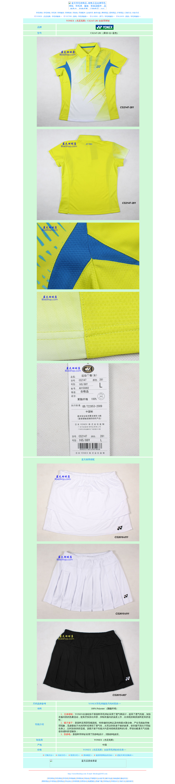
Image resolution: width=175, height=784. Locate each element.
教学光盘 (97, 13)
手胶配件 (82, 13)
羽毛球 (53, 13)
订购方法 (128, 13)
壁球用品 (112, 13)
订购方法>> (49, 755)
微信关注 (124, 778)
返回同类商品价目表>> (105, 755)
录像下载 (99, 781)
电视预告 (91, 781)
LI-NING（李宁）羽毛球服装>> (103, 16)
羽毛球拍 (39, 13)
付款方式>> (62, 755)
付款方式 (135, 13)
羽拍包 (75, 13)
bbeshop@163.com (100, 774)
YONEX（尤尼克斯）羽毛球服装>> (49, 16)
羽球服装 (60, 13)
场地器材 (116, 778)
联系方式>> (75, 755)
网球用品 (105, 13)
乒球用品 (120, 13)
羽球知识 (106, 781)
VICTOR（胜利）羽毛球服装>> (76, 16)
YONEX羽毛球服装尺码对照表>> (104, 703)
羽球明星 (76, 781)
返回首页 (129, 781)
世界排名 (83, 781)
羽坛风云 (68, 781)
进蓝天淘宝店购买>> (125, 755)
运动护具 (89, 13)
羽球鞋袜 (68, 13)
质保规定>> (87, 755)
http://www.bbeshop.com (77, 774)
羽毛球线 (47, 13)
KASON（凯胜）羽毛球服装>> (129, 16)
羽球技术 (114, 781)
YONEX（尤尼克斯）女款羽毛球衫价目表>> (104, 750)
